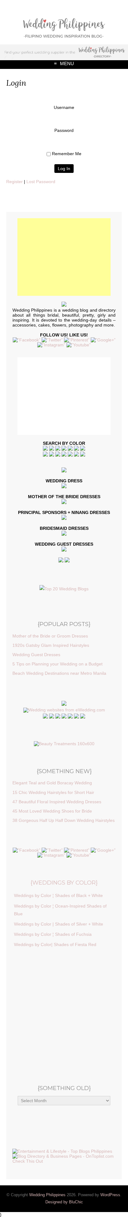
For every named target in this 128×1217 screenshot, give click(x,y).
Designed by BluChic (64, 1202)
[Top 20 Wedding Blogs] (64, 588)
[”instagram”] (51, 344)
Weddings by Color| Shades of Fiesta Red (55, 944)
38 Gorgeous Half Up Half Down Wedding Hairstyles (63, 820)
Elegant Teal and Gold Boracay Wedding (52, 782)
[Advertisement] (64, 257)
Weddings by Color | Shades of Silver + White (58, 924)
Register (14, 181)
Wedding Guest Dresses (36, 654)
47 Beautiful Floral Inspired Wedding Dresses (56, 801)
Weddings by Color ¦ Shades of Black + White (58, 895)
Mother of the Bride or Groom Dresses (50, 635)
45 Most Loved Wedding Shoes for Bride (52, 811)
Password (64, 130)
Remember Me (66, 153)
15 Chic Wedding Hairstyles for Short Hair (53, 792)
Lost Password (40, 181)
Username (64, 107)
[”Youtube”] (78, 344)
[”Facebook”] (26, 339)
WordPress (110, 1195)
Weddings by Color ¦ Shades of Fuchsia (53, 934)
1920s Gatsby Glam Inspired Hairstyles (50, 645)
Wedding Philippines (47, 1195)
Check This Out (27, 1161)
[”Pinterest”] (76, 339)
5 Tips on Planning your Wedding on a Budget (57, 663)
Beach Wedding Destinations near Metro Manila (59, 673)
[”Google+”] (103, 339)
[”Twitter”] (52, 339)
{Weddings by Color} (64, 882)
